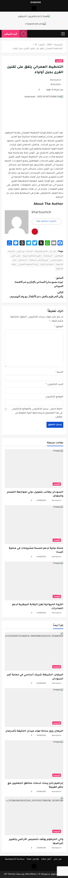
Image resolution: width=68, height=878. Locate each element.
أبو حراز (53, 252)
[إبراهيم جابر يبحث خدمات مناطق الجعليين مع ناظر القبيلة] (34, 759)
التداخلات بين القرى (25, 252)
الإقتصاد (59, 61)
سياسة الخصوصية (15, 859)
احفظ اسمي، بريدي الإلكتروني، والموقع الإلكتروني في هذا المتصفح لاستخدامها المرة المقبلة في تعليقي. (37, 413)
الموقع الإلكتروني (54, 397)
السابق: (38, 281)
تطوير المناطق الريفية (32, 256)
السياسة (56, 666)
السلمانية (48, 256)
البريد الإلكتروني (54, 384)
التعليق (58, 327)
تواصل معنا (33, 859)
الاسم (59, 372)
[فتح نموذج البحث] (31, 34)
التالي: (36, 294)
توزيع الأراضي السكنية (39, 260)
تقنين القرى (15, 256)
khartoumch (55, 80)
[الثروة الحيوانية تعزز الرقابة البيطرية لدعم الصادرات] (34, 581)
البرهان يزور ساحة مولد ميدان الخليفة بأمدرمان (34, 731)
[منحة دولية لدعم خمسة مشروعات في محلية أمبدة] (34, 524)
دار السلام (23, 260)
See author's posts (46, 221)
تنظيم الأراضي (56, 260)
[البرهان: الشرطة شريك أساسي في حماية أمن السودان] (34, 651)
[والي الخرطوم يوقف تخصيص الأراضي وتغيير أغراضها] (34, 816)
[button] (63, 33)
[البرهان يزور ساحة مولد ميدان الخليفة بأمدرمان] (34, 707)
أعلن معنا (46, 859)
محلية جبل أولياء (46, 265)
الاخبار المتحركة (41, 252)
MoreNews (31, 874)
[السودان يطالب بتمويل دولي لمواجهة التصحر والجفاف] (34, 468)
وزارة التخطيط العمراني (27, 265)
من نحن (57, 859)
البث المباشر (10, 33)
